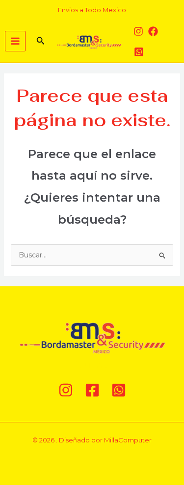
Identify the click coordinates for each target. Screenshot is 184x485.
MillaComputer (128, 440)
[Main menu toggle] (15, 41)
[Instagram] (138, 31)
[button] (40, 41)
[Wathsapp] (139, 52)
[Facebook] (153, 31)
